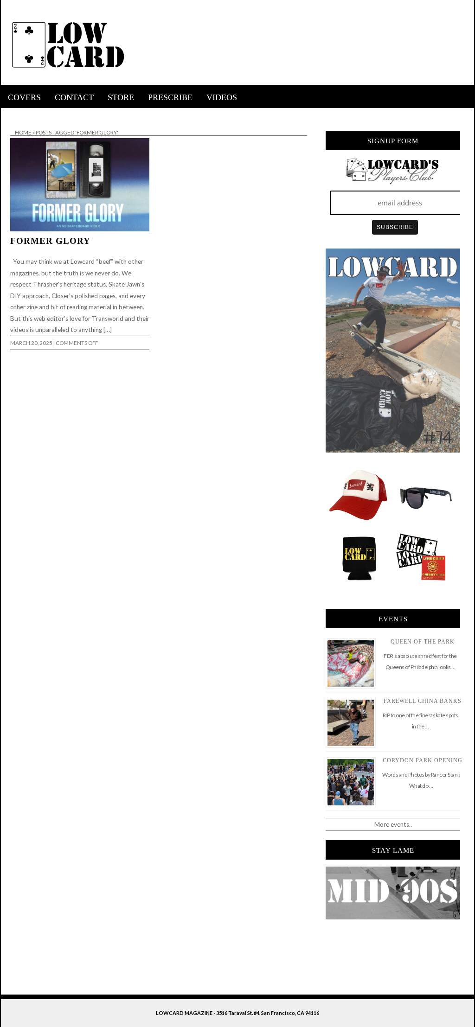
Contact (74, 97)
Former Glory (50, 241)
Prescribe (170, 97)
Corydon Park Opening (422, 760)
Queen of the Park (423, 641)
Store (121, 97)
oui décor (14, 114)
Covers (24, 97)
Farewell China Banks (423, 701)
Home (23, 132)
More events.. (393, 824)
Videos (221, 97)
